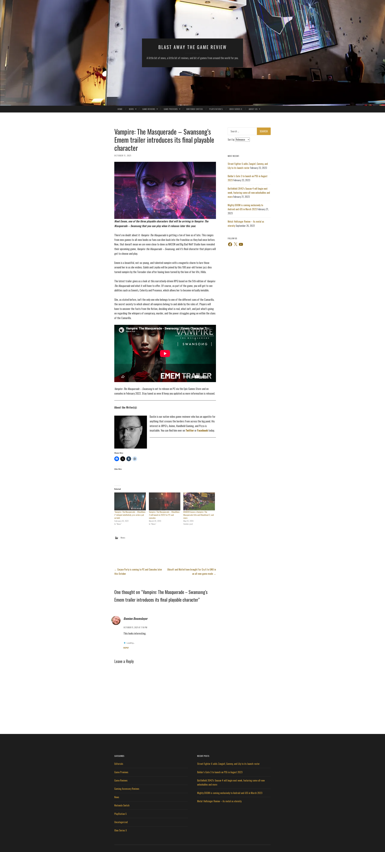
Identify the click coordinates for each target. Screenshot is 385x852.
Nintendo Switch (194, 109)
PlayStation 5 (216, 109)
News (131, 109)
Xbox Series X (235, 109)
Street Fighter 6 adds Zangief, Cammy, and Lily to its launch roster (228, 764)
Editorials (118, 764)
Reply (126, 647)
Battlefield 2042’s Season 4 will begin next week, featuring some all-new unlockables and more (249, 192)
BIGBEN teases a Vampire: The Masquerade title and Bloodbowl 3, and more (198, 514)
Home (120, 109)
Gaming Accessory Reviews (126, 788)
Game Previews (171, 109)
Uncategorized (121, 822)
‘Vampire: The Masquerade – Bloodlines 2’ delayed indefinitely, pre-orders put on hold (129, 514)
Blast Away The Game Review (192, 47)
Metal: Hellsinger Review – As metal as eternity (219, 801)
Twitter (190, 430)
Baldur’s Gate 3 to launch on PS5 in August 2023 (219, 772)
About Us (253, 109)
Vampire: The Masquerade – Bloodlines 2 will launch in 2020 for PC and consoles (164, 514)
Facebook (202, 430)
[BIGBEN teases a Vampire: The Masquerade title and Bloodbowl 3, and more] (199, 501)
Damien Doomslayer (135, 618)
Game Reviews (148, 109)
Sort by (231, 139)
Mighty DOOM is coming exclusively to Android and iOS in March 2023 (229, 793)
